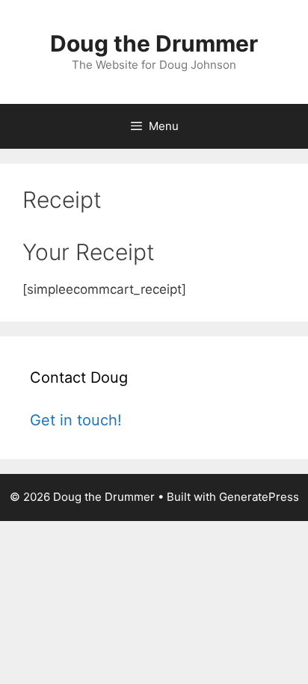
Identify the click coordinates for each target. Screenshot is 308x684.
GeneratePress (259, 497)
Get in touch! (76, 420)
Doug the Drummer (154, 43)
